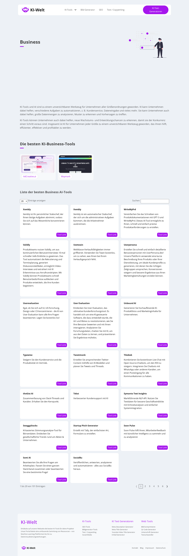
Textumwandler (147, 535)
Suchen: (136, 200)
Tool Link (61, 234)
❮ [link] (136, 486)
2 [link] (145, 486)
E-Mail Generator (118, 535)
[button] (155, 10)
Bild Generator (88, 9)
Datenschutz (161, 548)
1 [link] (140, 486)
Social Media (87, 535)
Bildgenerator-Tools (89, 529)
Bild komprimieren (148, 527)
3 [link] (149, 486)
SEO (101, 9)
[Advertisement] (94, 80)
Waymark (65, 176)
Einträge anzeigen (37, 200)
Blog (141, 548)
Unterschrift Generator (150, 532)
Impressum (149, 548)
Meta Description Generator (122, 527)
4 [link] (154, 486)
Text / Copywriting (115, 9)
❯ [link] (167, 486)
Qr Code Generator (148, 529)
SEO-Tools (86, 527)
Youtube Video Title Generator (123, 532)
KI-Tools (68, 9)
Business (38, 158)
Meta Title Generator (120, 529)
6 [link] (162, 486)
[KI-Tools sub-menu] (76, 9)
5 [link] (158, 486)
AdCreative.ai (29, 176)
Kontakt (135, 548)
